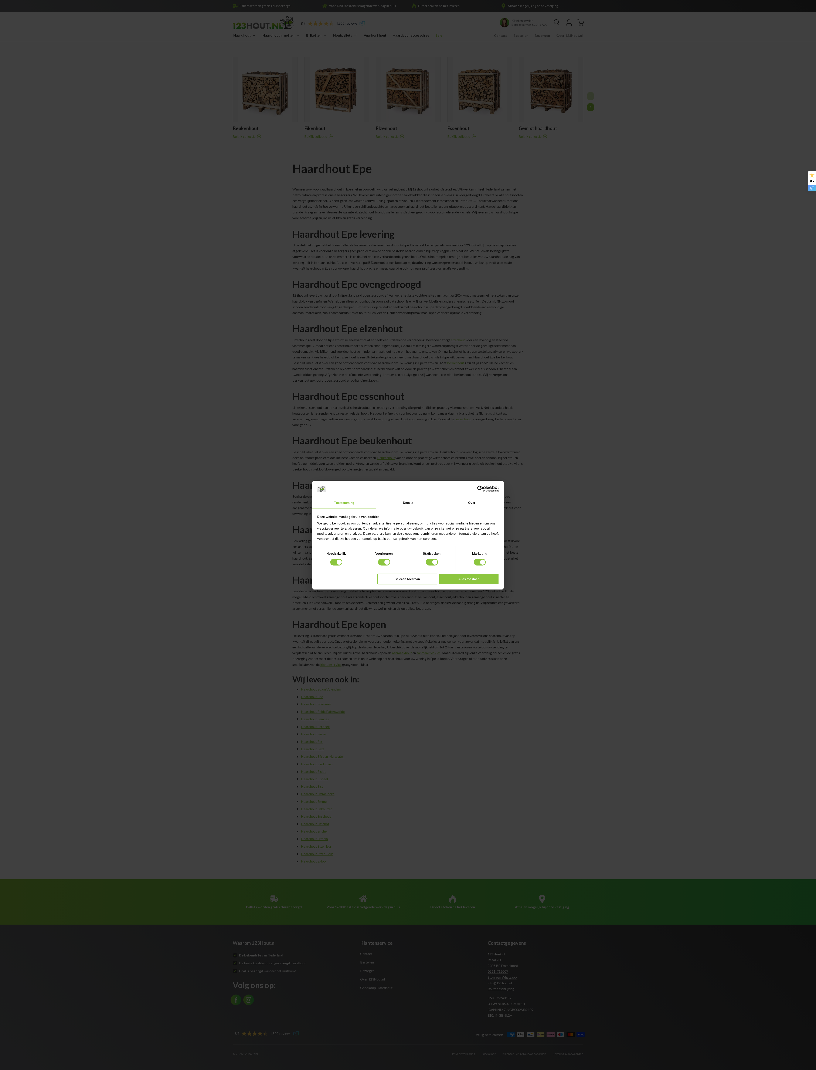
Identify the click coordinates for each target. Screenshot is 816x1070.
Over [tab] (471, 502)
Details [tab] (408, 502)
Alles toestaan (468, 579)
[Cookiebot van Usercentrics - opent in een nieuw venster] (480, 489)
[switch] (384, 562)
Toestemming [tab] (344, 502)
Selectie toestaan (407, 579)
